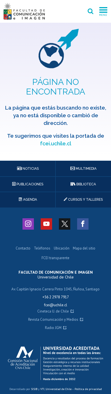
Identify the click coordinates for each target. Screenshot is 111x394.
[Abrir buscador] (90, 11)
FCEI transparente (55, 258)
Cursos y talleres (85, 200)
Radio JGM (53, 328)
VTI (42, 389)
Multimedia (85, 169)
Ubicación (61, 248)
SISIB (34, 389)
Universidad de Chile (58, 389)
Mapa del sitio (84, 248)
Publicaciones (29, 184)
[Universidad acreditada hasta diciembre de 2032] (55, 363)
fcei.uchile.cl (55, 143)
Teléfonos (42, 248)
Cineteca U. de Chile (53, 311)
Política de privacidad (88, 389)
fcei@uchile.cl (55, 305)
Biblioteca (85, 184)
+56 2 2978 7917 (55, 297)
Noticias (30, 169)
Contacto (23, 248)
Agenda (29, 200)
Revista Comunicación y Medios (53, 320)
